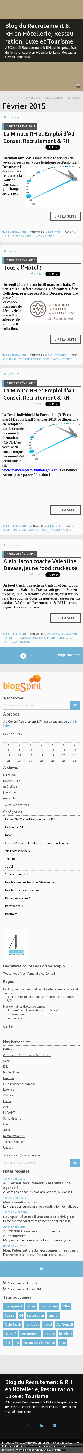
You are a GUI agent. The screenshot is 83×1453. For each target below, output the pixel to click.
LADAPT (9, 1112)
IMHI (6, 1130)
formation (41, 529)
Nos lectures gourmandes (22, 890)
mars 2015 (73, 97)
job (32, 529)
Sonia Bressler (12, 1118)
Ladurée (8, 1089)
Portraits (11, 914)
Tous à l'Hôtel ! (22, 268)
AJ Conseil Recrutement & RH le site (27, 1055)
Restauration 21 (14, 1136)
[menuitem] (34, 98)
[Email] (41, 1269)
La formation (15, 1014)
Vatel (6, 1061)
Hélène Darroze (13, 1072)
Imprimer (13, 117)
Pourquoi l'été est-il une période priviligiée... (40, 1217)
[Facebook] (28, 1425)
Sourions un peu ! (16, 874)
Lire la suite (66, 216)
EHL (5, 1066)
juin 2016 (9, 792)
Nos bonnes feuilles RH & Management (31, 882)
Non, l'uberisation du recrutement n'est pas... (40, 1250)
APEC (7, 1107)
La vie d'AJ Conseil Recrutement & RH (30, 819)
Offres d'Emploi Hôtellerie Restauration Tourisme (38, 843)
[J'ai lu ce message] (78, 1442)
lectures (49, 1333)
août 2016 (10, 786)
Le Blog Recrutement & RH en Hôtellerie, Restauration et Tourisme (40, 991)
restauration (35, 1315)
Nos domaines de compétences (24, 1006)
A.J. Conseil (64, 1324)
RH (21, 1315)
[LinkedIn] (41, 1425)
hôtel (34, 359)
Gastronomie (49, 1306)
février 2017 (11, 781)
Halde (7, 1101)
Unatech (8, 1147)
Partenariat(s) (14, 906)
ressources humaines (39, 1342)
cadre (16, 236)
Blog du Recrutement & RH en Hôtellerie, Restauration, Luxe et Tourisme (40, 33)
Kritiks (7, 1049)
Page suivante (69, 655)
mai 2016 (9, 798)
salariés (26, 236)
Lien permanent (16, 232)
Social (9, 866)
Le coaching (14, 1018)
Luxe (62, 1342)
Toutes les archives (16, 805)
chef (7, 1342)
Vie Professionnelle (18, 851)
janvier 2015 (32, 97)
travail (47, 1324)
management (13, 1306)
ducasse (44, 359)
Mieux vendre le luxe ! (21, 1202)
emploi (53, 1315)
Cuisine (9, 1315)
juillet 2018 (10, 775)
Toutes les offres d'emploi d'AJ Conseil (29, 973)
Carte (8, 1026)
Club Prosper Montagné (19, 1084)
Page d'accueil (53, 97)
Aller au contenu (13, 3)
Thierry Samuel (13, 1142)
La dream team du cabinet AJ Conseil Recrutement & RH (40, 998)
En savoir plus (51, 1449)
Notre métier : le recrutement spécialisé (33, 1010)
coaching (31, 637)
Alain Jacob (13, 1324)
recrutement (20, 529)
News (8, 835)
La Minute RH (53, 232)
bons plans (9, 359)
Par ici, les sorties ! (56, 355)
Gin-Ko (8, 1124)
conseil (31, 1306)
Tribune (10, 859)
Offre (66, 1306)
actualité (10, 1333)
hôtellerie (23, 359)
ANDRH (8, 1095)
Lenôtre (8, 1078)
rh (10, 236)
